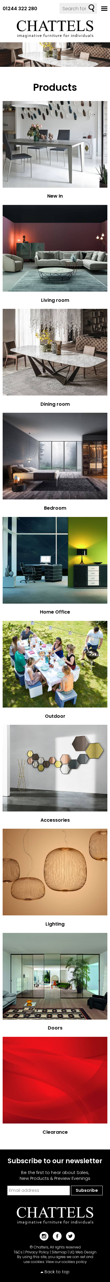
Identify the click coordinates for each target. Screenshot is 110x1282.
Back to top (57, 1272)
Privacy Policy (37, 1252)
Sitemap (59, 1252)
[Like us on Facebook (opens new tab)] (55, 1235)
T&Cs (18, 1252)
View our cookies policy (66, 1261)
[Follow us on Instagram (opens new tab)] (41, 1235)
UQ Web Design (83, 1252)
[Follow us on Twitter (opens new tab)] (68, 1235)
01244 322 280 (20, 8)
